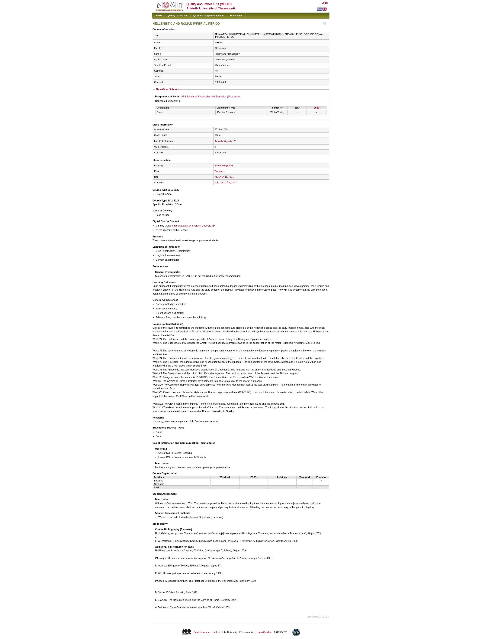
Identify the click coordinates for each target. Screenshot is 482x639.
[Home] (169, 10)
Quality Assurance (178, 15)
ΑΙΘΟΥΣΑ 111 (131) (224, 177)
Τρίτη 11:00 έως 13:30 (226, 182)
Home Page (236, 15)
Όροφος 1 (220, 171)
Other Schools (167, 89)
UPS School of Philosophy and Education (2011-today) (210, 96)
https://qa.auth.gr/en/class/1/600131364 (193, 225)
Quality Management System (208, 15)
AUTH (158, 15)
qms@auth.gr (265, 632)
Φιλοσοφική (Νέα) (224, 165)
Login (325, 3)
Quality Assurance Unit (205, 632)
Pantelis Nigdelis (223, 141)
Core (159, 112)
